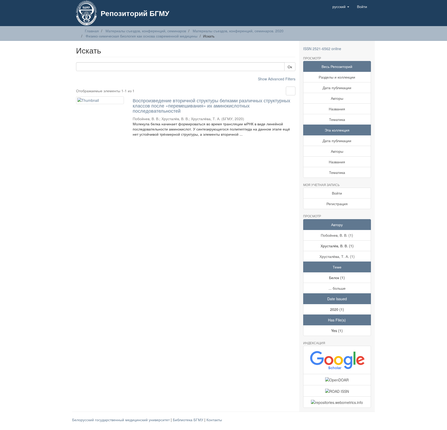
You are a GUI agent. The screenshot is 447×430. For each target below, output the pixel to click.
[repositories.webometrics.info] (337, 402)
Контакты (214, 419)
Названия (337, 108)
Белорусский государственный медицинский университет (121, 419)
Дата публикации (337, 87)
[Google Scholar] (337, 360)
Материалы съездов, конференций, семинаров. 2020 (238, 30)
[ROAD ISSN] (337, 390)
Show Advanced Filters (276, 78)
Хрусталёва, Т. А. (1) (337, 256)
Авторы (337, 98)
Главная (92, 30)
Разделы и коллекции (337, 77)
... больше (337, 288)
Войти (337, 193)
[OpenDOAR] (337, 379)
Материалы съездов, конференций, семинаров (146, 30)
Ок (290, 66)
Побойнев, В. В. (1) (337, 235)
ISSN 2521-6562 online (322, 48)
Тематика (337, 119)
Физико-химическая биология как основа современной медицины (141, 36)
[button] (341, 6)
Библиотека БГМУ (188, 419)
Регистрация (337, 203)
